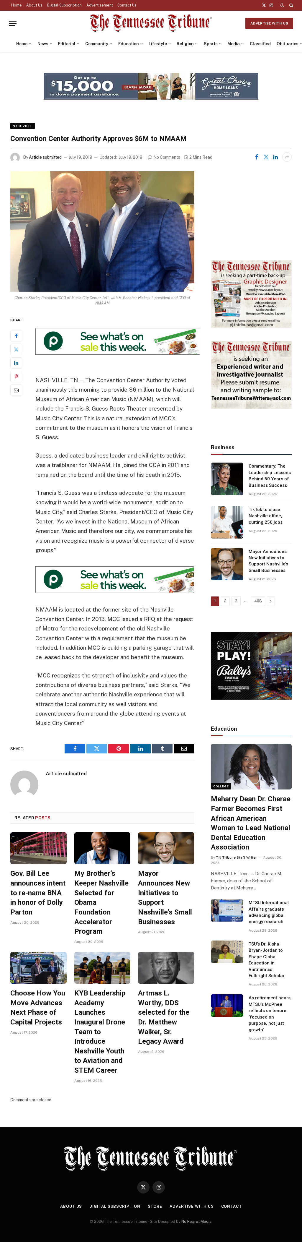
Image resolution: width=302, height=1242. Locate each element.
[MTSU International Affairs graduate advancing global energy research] (227, 910)
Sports (211, 43)
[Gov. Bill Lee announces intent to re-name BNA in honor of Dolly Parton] (38, 848)
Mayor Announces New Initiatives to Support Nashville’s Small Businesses (165, 897)
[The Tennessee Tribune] (151, 23)
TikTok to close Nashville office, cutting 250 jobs (266, 516)
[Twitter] (16, 349)
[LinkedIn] (16, 363)
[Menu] (13, 23)
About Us (34, 5)
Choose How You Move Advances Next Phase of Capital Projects (37, 1007)
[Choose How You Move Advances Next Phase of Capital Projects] (38, 968)
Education (128, 43)
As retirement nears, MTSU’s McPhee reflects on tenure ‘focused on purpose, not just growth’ (270, 1013)
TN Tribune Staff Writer (236, 857)
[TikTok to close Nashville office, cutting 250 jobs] (227, 522)
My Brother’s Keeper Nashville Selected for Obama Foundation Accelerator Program (101, 902)
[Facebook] (16, 335)
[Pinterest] (16, 376)
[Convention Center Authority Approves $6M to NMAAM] (102, 231)
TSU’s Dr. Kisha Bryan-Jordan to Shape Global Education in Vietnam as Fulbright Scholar (267, 959)
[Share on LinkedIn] (275, 157)
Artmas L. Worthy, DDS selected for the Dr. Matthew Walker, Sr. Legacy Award (163, 1017)
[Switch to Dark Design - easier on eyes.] (282, 5)
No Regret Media (196, 1221)
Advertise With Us (269, 23)
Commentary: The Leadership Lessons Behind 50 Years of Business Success (270, 475)
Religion (185, 43)
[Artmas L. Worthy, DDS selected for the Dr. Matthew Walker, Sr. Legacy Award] (166, 968)
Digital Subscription (64, 5)
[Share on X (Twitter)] (266, 157)
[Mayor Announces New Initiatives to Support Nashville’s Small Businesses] (166, 848)
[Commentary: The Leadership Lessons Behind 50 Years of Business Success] (227, 479)
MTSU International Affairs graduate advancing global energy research (269, 912)
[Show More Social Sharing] (287, 157)
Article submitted (45, 157)
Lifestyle (158, 43)
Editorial (67, 43)
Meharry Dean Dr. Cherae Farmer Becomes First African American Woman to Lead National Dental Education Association (250, 823)
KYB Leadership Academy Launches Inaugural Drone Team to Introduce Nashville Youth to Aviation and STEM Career (99, 1031)
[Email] (16, 390)
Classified (260, 43)
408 (258, 601)
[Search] (290, 5)
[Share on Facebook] (256, 157)
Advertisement (99, 5)
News (42, 43)
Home (16, 5)
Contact (231, 1206)
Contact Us (127, 5)
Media (233, 43)
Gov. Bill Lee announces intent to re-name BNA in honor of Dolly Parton (37, 892)
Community (96, 43)
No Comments (166, 157)
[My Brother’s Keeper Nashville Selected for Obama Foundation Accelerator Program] (102, 848)
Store (155, 1206)
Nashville (22, 126)
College (221, 786)
